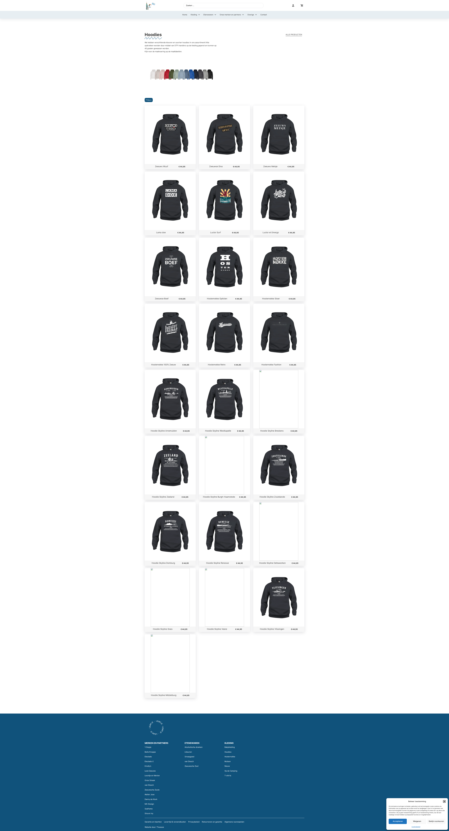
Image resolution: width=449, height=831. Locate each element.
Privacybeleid (193, 822)
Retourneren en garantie (212, 822)
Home (184, 15)
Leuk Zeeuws (150, 771)
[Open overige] (256, 15)
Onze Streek (150, 780)
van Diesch (149, 785)
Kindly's (148, 766)
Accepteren (398, 821)
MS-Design (149, 804)
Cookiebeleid (416, 827)
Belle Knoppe (150, 752)
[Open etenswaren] (215, 15)
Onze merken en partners (230, 15)
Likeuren (188, 752)
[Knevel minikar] (301, 5)
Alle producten (294, 34)
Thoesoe (160, 827)
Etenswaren (208, 15)
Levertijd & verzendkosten (175, 822)
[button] (444, 801)
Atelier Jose (149, 794)
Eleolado (148, 756)
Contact (263, 15)
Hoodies (227, 752)
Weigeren (417, 821)
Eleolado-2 (149, 761)
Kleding (194, 15)
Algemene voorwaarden (234, 822)
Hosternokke (229, 756)
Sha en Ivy (149, 813)
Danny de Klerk (151, 799)
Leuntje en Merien (152, 775)
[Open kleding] (199, 15)
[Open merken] (243, 15)
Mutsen (227, 761)
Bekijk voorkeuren (436, 821)
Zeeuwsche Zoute (152, 790)
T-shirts (227, 775)
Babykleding (229, 747)
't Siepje (148, 747)
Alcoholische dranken (194, 747)
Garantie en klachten (153, 822)
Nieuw (227, 766)
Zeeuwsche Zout (191, 766)
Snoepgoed (189, 756)
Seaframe (149, 809)
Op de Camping (230, 771)
